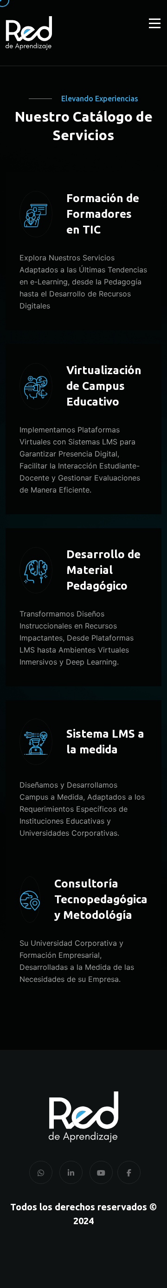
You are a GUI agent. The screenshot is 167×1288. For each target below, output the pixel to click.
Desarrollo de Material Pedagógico (103, 570)
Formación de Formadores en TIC (102, 214)
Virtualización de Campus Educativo (103, 386)
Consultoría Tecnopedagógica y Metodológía (101, 899)
